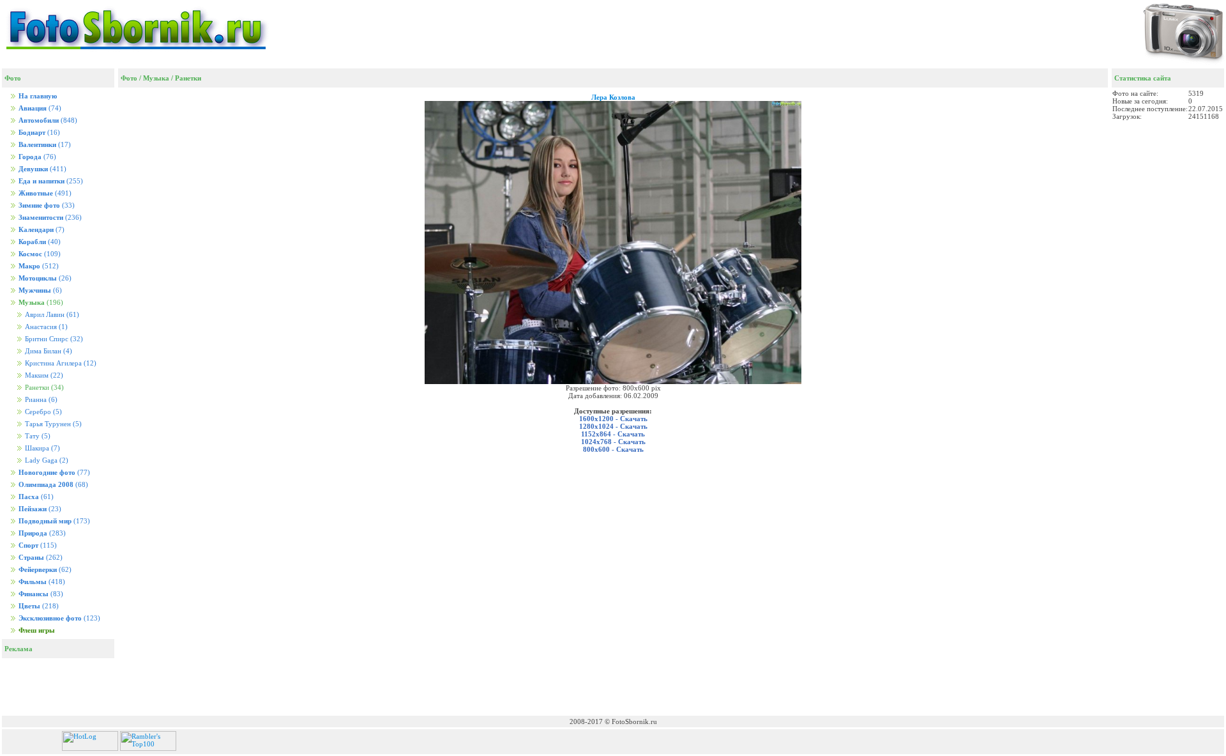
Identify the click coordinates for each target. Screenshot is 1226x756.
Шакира (41, 448)
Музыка (156, 78)
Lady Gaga (45, 460)
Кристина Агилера (59, 363)
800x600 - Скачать (613, 449)
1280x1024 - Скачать (613, 426)
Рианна (40, 399)
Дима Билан (47, 351)
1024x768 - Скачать (613, 441)
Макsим (43, 375)
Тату (36, 436)
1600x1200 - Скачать (613, 418)
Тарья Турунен (52, 424)
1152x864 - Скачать (613, 434)
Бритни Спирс (53, 339)
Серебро (42, 411)
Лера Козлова (613, 97)
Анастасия (45, 326)
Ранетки (188, 78)
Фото (129, 78)
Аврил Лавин (51, 314)
